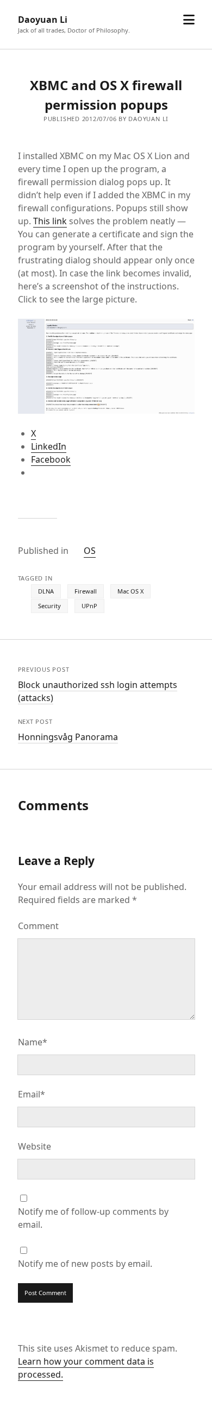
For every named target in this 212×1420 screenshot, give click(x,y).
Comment (38, 926)
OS (90, 551)
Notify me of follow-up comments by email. (93, 1218)
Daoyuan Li (42, 20)
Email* (31, 1094)
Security (49, 606)
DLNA (46, 591)
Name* (32, 1042)
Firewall (85, 591)
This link (50, 221)
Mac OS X (130, 591)
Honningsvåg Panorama (68, 737)
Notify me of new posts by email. (85, 1264)
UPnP (89, 606)
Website (34, 1146)
